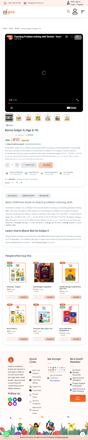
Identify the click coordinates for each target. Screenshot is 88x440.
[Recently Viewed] (82, 434)
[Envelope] (15, 404)
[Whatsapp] (10, 400)
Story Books (34, 179)
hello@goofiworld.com (35, 3)
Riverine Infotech (62, 437)
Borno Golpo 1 (42, 242)
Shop (11, 29)
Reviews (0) (44, 195)
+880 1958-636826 (14, 3)
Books (17, 29)
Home (5, 29)
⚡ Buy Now (45, 165)
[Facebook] (15, 400)
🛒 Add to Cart (28, 165)
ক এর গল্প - (18, 223)
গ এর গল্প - (48, 223)
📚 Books (9, 125)
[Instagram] (19, 400)
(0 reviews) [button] (19, 135)
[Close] (85, 20)
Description (12, 195)
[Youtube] (10, 404)
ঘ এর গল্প (65, 223)
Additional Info (28, 195)
